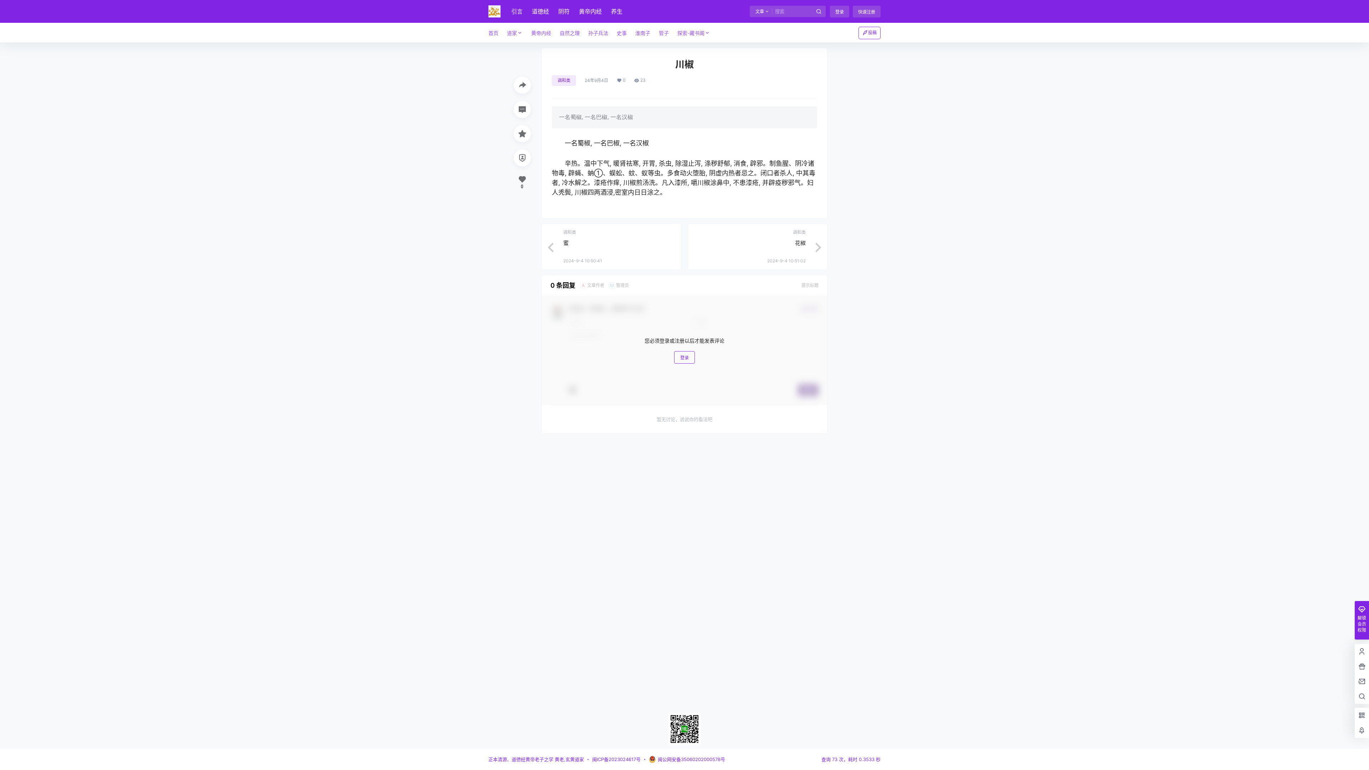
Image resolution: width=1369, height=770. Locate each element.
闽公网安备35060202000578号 (691, 759)
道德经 (540, 11)
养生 (616, 11)
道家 (512, 33)
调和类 (564, 80)
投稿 (872, 32)
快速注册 (866, 12)
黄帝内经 (590, 11)
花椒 (800, 243)
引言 (517, 11)
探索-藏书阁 (690, 33)
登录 (839, 12)
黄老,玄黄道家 (568, 759)
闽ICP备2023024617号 (616, 759)
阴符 (564, 11)
